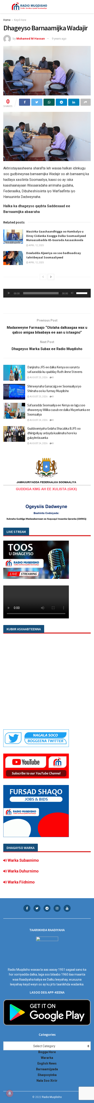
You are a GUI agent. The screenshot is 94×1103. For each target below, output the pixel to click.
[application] (47, 293)
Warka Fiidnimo (21, 882)
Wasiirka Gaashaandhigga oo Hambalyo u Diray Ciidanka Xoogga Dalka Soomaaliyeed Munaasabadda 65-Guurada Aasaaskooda (56, 235)
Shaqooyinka (47, 1075)
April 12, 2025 (36, 245)
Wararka (47, 1057)
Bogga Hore (47, 1052)
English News (47, 1063)
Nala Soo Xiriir (47, 1080)
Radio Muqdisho (52, 1097)
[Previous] (43, 277)
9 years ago (59, 38)
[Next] (51, 277)
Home (6, 20)
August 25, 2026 (38, 377)
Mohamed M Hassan (30, 38)
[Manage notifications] (9, 1093)
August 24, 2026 (38, 420)
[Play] (9, 293)
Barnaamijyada (47, 1069)
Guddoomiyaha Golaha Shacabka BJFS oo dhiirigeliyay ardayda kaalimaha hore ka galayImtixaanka (53, 433)
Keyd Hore (20, 20)
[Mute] (72, 293)
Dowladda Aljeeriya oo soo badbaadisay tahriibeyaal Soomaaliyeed (53, 255)
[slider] (82, 293)
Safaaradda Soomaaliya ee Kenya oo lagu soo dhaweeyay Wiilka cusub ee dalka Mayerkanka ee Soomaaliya (58, 409)
